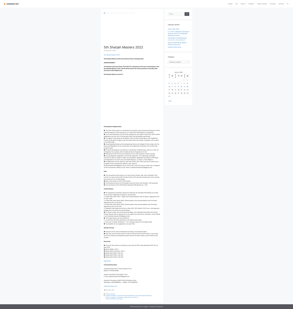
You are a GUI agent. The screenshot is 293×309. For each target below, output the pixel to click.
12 (175, 86)
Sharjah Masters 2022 (132, 295)
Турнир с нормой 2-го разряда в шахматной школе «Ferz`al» (121, 297)
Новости (243, 4)
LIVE (236, 4)
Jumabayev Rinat (121, 295)
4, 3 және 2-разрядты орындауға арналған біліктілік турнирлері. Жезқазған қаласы (178, 33)
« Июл (170, 101)
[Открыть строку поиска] (287, 4)
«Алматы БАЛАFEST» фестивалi (114, 298)
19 (175, 90)
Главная (230, 4)
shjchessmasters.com (110, 286)
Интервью (273, 4)
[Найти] (187, 14)
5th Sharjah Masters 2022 (112, 55)
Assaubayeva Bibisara (111, 295)
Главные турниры (262, 4)
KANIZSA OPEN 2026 (174, 47)
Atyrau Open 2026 (173, 29)
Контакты (281, 4)
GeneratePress (159, 306)
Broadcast (251, 4)
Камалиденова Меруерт (145, 295)
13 (178, 86)
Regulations (107, 261)
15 (184, 86)
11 (172, 86)
